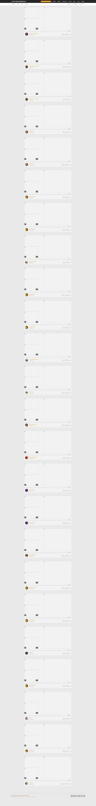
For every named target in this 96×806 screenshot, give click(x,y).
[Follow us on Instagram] (82, 796)
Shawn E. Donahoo (34, 66)
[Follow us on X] (84, 796)
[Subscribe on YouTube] (77, 796)
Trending (13, 4)
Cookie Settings (21, 796)
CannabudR (32, 555)
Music (59, 1)
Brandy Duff (32, 196)
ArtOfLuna (32, 750)
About (74, 1)
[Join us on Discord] (72, 796)
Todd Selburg (32, 424)
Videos (26, 4)
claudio (31, 783)
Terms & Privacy (14, 796)
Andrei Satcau (32, 261)
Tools (70, 1)
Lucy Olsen (32, 489)
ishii (30, 718)
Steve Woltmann (33, 359)
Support (33, 796)
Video (54, 1)
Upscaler (64, 1)
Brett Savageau (33, 457)
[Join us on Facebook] (79, 796)
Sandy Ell (31, 131)
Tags (26, 796)
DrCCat (31, 392)
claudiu (31, 652)
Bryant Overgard (33, 33)
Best (22, 4)
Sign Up (82, 1)
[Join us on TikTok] (74, 796)
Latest (18, 4)
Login (78, 1)
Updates (29, 796)
